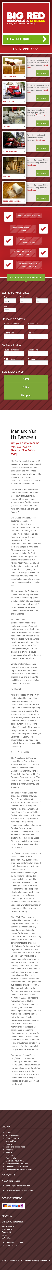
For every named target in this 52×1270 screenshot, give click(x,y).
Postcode (31, 332)
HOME (8, 1132)
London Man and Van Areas (17, 1163)
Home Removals (12, 1135)
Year (5, 306)
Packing (9, 1144)
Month (38, 297)
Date (22, 297)
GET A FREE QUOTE (19, 39)
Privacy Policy (11, 1245)
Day (5, 297)
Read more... (41, 115)
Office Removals (12, 1138)
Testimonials (11, 1158)
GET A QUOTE (42, 73)
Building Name (9, 332)
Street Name (33, 323)
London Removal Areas (15, 1160)
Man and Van (11, 1141)
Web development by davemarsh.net (37, 1261)
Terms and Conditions (14, 1242)
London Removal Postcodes (17, 1166)
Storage (9, 1152)
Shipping (9, 1149)
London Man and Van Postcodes (19, 1169)
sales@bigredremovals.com (19, 1185)
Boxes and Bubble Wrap (15, 1146)
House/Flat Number (11, 323)
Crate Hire (10, 1155)
